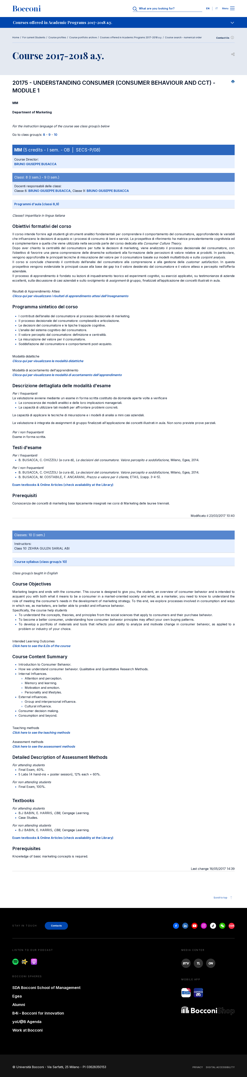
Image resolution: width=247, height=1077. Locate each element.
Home (15, 37)
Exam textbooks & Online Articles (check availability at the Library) (62, 485)
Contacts (56, 925)
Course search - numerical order (183, 37)
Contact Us (222, 37)
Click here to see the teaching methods (41, 732)
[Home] (26, 8)
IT (217, 8)
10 (55, 135)
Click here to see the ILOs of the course (41, 646)
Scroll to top (220, 897)
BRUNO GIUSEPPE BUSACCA (35, 164)
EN (208, 8)
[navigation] (123, 22)
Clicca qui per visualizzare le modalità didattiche (47, 361)
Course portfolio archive (83, 37)
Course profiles (57, 37)
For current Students (33, 37)
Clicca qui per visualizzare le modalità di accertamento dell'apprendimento (67, 375)
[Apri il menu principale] (232, 8)
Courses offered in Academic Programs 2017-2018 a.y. (131, 37)
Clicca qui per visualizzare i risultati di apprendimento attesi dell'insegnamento (70, 296)
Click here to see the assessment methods (43, 746)
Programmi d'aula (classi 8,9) (36, 204)
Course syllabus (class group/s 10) (40, 562)
